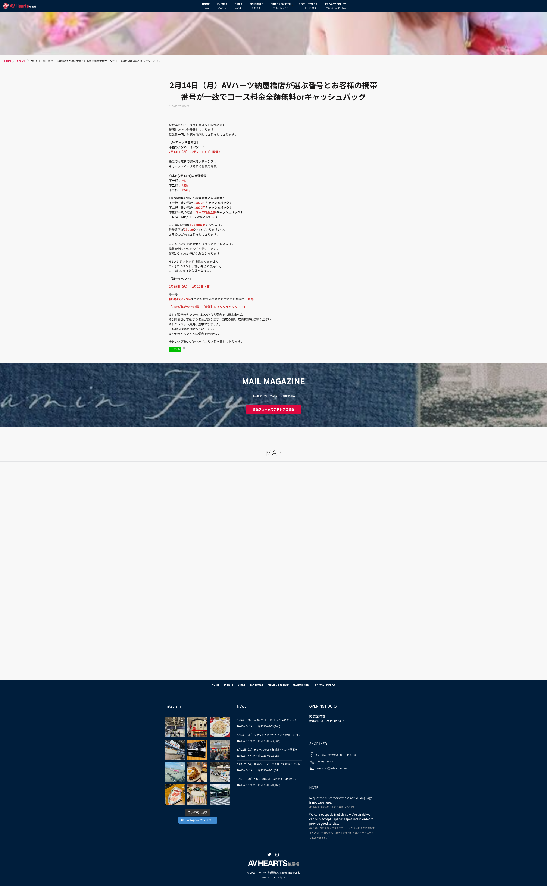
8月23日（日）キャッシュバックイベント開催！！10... (268, 735)
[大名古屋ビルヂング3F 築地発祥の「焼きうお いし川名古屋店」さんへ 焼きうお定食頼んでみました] (175, 794)
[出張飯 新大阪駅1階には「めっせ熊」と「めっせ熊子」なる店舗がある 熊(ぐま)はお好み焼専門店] (197, 772)
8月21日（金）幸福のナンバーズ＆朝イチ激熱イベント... (269, 764)
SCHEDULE (256, 6)
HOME (206, 6)
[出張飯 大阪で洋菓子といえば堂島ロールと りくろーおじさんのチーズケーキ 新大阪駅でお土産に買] (220, 750)
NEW (242, 726)
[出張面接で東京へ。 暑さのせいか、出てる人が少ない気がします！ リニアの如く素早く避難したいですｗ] (197, 750)
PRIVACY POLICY (335, 6)
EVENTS (222, 6)
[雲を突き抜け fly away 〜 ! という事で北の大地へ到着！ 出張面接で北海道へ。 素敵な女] (175, 772)
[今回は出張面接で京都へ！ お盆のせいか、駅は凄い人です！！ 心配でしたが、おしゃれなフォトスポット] (175, 727)
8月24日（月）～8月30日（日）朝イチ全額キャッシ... (268, 720)
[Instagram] (277, 855)
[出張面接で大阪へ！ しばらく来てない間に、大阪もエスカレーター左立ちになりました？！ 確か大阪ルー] (220, 772)
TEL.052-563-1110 (326, 761)
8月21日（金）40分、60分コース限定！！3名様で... (267, 779)
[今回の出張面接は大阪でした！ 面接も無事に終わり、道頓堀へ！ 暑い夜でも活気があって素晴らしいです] (175, 750)
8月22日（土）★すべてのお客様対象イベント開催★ (267, 749)
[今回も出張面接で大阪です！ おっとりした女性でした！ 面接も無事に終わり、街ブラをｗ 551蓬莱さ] (197, 727)
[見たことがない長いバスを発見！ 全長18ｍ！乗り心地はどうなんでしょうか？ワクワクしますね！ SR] (220, 794)
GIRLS (238, 6)
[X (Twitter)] (269, 855)
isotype (281, 877)
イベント (175, 349)
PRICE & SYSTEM (281, 6)
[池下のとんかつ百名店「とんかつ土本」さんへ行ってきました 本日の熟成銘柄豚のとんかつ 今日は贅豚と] (197, 794)
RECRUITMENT (308, 6)
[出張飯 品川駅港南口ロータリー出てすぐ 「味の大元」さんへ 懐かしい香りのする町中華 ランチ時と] (220, 727)
